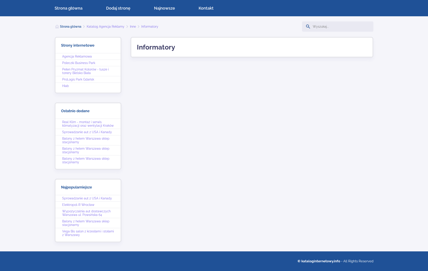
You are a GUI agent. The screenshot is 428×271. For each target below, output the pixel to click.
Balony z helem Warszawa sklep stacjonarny (85, 140)
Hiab (65, 86)
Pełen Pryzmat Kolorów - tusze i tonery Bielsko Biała (85, 71)
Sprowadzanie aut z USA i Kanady (87, 132)
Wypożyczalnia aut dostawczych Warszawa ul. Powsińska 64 (86, 213)
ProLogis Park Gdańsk (78, 79)
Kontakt (206, 8)
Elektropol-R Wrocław (78, 205)
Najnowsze (164, 8)
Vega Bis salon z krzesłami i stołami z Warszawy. (88, 233)
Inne (133, 26)
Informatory (149, 26)
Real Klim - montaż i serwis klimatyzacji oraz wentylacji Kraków (88, 123)
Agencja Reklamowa (77, 56)
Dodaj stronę (118, 8)
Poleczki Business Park (78, 63)
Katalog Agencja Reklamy (105, 26)
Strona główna (68, 8)
